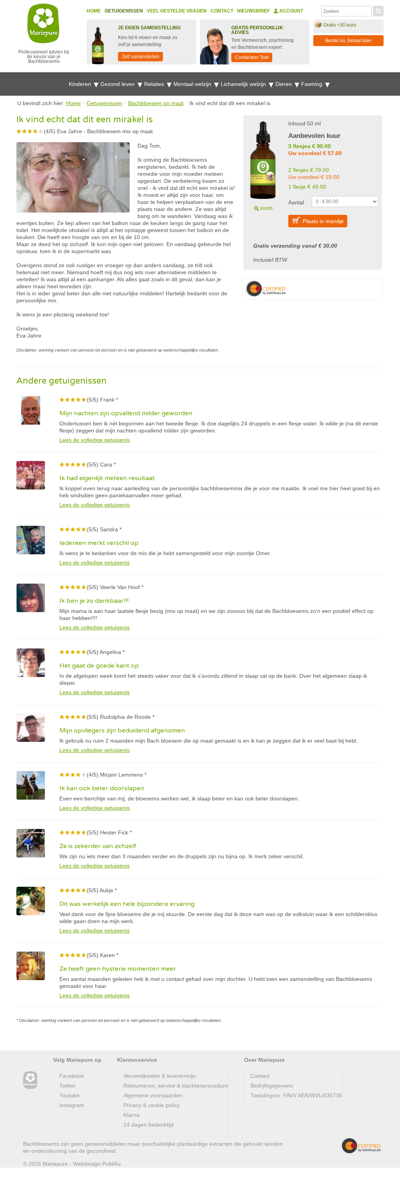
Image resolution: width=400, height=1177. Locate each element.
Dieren (284, 84)
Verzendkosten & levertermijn (159, 1076)
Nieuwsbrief (253, 11)
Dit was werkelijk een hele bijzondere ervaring (127, 904)
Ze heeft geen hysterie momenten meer (117, 969)
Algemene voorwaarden (152, 1095)
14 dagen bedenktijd (148, 1125)
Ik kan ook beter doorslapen (101, 788)
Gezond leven (118, 84)
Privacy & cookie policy (151, 1105)
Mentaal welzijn (193, 84)
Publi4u (111, 1164)
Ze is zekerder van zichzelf (97, 846)
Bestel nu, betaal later (348, 40)
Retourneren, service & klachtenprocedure (175, 1085)
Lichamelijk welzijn (244, 84)
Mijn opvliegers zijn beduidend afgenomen (122, 730)
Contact (222, 11)
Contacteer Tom (252, 57)
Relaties (155, 84)
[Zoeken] (378, 10)
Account (290, 11)
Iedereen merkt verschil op (99, 543)
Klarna (131, 1115)
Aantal (296, 202)
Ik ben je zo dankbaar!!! (94, 601)
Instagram (71, 1105)
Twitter (67, 1085)
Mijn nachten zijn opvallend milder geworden (125, 413)
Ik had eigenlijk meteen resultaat (107, 478)
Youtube (69, 1095)
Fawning (312, 84)
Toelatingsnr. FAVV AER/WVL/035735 (296, 1095)
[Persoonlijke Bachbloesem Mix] (262, 165)
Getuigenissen (124, 11)
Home (94, 11)
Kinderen (81, 84)
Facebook (71, 1076)
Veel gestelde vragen (177, 11)
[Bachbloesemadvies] (30, 1080)
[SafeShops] (360, 1145)
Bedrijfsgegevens (271, 1085)
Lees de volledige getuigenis (94, 440)
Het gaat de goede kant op (99, 666)
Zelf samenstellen (140, 56)
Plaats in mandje (323, 221)
